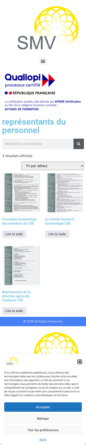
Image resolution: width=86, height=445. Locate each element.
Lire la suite (14, 234)
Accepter (43, 407)
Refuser (43, 419)
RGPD (43, 439)
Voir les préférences (43, 430)
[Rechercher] (78, 144)
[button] (80, 362)
